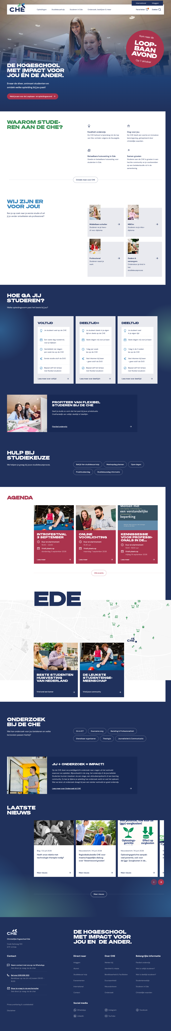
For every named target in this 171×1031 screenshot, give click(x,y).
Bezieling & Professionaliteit (122, 731)
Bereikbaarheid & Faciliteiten (116, 974)
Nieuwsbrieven (111, 986)
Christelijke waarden (144, 992)
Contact (76, 992)
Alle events (99, 573)
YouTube (111, 1016)
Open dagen (136, 464)
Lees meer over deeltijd (131, 379)
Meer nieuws (99, 894)
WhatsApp (81, 1010)
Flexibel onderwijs (59, 426)
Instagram (112, 1010)
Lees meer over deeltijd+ (90, 379)
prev (154, 882)
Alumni (76, 968)
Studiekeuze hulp (80, 974)
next (161, 882)
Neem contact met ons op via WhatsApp (27, 965)
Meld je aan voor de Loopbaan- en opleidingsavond (31, 96)
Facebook (143, 1010)
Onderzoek (109, 992)
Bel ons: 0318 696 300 (20, 975)
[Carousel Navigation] (99, 882)
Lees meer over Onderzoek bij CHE (66, 788)
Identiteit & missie (112, 968)
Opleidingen (42, 9)
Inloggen (155, 3)
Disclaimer (11, 1010)
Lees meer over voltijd (47, 379)
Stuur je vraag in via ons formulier (25, 988)
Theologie (107, 738)
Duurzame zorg (97, 731)
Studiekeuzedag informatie (108, 472)
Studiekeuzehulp (58, 9)
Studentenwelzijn (142, 980)
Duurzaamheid (110, 980)
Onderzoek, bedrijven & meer (99, 9)
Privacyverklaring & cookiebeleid (20, 1004)
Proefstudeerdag (83, 472)
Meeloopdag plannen (115, 464)
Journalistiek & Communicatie (130, 738)
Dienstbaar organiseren (86, 738)
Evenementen (78, 980)
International (141, 3)
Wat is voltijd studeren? (145, 968)
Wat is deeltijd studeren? (146, 974)
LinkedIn (80, 1016)
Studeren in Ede (76, 9)
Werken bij (109, 962)
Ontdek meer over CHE (85, 180)
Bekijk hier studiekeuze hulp (87, 464)
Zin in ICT (80, 731)
